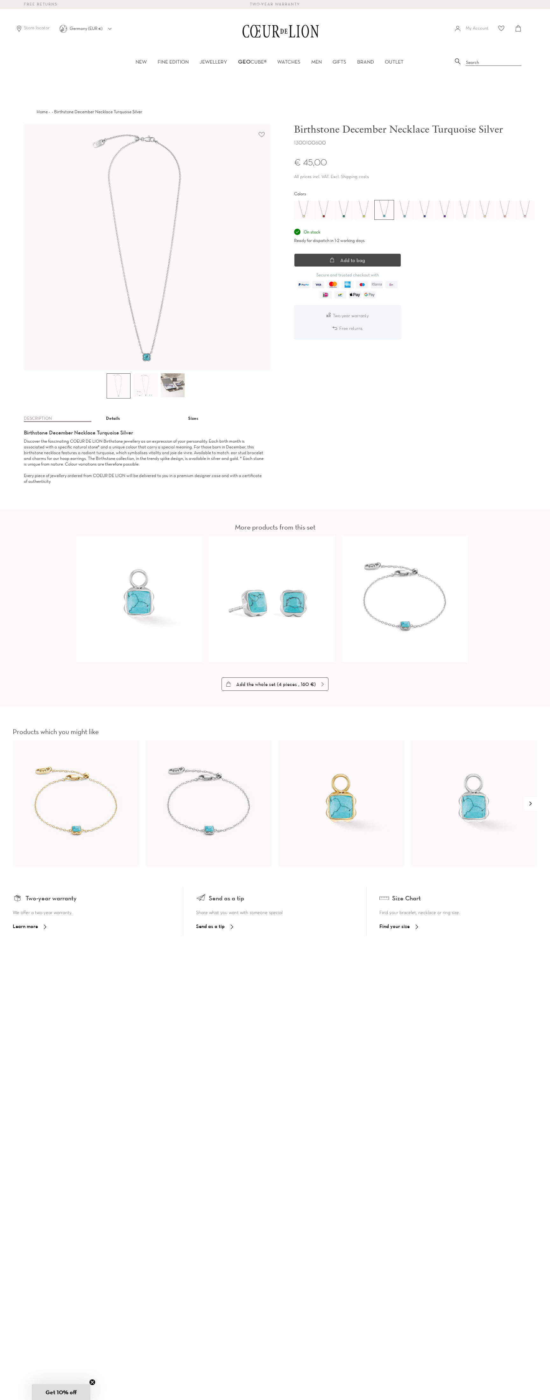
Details (113, 418)
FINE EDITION (173, 62)
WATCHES (288, 62)
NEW (141, 62)
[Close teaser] (92, 1382)
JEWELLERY (213, 62)
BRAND (365, 62)
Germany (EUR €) (86, 28)
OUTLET (394, 62)
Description (38, 418)
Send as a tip (210, 926)
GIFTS (339, 62)
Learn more (25, 926)
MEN (316, 62)
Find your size (394, 926)
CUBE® (252, 62)
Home (42, 111)
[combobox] (494, 62)
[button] (530, 804)
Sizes (193, 418)
